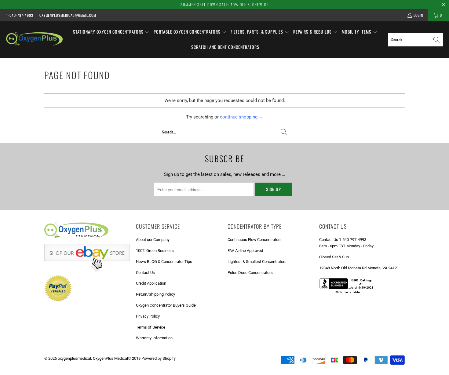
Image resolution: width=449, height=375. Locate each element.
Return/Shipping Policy (155, 294)
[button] (111, 32)
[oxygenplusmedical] (34, 39)
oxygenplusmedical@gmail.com (67, 15)
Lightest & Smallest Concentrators (257, 261)
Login (418, 15)
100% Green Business (155, 250)
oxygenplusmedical (74, 358)
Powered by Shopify (158, 358)
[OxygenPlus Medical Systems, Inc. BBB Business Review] (348, 294)
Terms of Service (150, 327)
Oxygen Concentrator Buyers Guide (166, 305)
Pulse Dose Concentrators (250, 272)
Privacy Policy (148, 316)
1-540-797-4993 (19, 15)
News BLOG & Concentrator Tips (164, 261)
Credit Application (151, 283)
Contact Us (145, 272)
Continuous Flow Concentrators (255, 239)
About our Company (153, 239)
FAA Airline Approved (245, 250)
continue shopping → (241, 117)
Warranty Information (154, 338)
